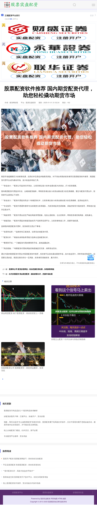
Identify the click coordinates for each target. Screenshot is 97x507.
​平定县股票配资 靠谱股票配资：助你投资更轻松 (22, 464)
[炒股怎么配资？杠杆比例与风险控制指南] (73, 311)
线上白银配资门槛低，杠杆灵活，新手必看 (21, 430)
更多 (92, 15)
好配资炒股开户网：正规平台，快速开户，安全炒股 (24, 416)
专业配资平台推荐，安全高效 (15, 436)
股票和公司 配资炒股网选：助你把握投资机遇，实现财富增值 (31, 269)
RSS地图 (54, 498)
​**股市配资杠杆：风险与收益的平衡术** (18, 471)
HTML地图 (62, 498)
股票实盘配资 (47, 492)
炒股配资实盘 (78, 492)
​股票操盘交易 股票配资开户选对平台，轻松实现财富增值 (25, 477)
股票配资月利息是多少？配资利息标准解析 (21, 410)
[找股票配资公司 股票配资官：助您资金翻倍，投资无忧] (23, 354)
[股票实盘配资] (21, 4)
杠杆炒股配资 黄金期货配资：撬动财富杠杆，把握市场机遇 (31, 274)
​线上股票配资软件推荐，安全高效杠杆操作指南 (21, 483)
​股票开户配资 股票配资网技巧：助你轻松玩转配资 (23, 458)
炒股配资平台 (17, 492)
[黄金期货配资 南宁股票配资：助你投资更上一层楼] (23, 298)
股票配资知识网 (54, 501)
